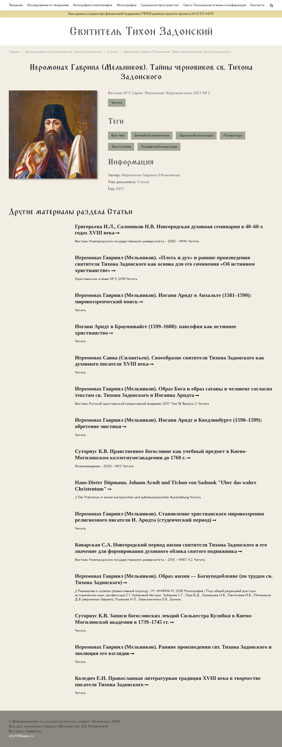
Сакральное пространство (160, 5)
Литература (232, 135)
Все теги (117, 135)
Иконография (126, 5)
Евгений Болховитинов (151, 135)
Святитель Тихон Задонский (141, 31)
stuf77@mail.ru (21, 736)
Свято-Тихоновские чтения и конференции (214, 5)
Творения (16, 5)
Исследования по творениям (48, 5)
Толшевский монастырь (159, 146)
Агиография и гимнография (92, 5)
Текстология (121, 146)
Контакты (257, 5)
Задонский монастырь (196, 135)
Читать (116, 102)
